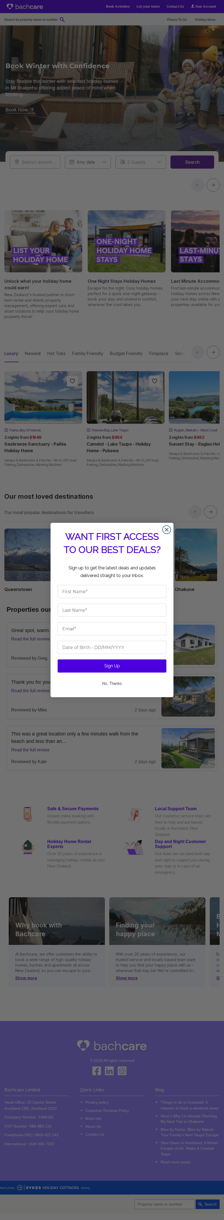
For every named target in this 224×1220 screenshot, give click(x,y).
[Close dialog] (167, 530)
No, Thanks (112, 683)
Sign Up (112, 665)
